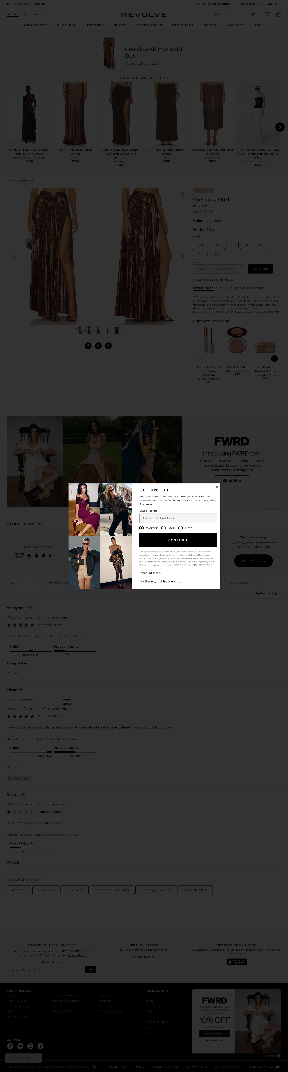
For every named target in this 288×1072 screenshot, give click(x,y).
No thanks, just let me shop (160, 581)
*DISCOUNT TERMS (150, 573)
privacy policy (207, 561)
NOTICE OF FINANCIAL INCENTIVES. (192, 565)
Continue (178, 540)
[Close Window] (217, 486)
